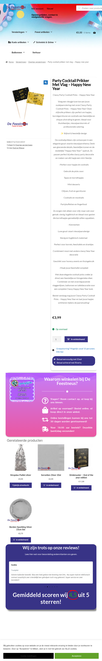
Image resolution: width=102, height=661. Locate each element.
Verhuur (36, 52)
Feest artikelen (42, 32)
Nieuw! (50, 8)
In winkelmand (78, 339)
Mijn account (37, 8)
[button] (46, 82)
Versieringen (18, 32)
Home (11, 62)
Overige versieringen (37, 62)
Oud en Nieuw (18, 148)
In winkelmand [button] (52, 485)
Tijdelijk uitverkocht (20, 485)
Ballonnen (17, 52)
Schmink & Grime (45, 42)
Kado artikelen (19, 42)
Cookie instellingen (28, 656)
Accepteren (76, 656)
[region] (51, 650)
